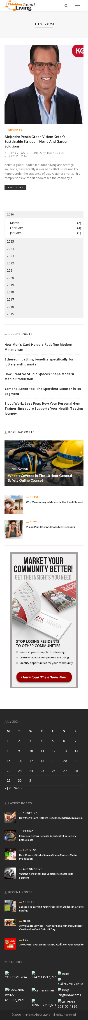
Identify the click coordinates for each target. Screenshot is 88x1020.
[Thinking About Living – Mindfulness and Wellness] (22, 5)
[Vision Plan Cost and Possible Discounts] (14, 529)
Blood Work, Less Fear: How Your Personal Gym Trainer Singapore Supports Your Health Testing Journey (44, 408)
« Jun (8, 788)
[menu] (77, 5)
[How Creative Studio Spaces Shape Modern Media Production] (10, 854)
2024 (10, 249)
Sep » (18, 788)
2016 (10, 307)
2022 (10, 263)
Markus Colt (56, 153)
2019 (10, 285)
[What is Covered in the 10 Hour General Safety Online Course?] (44, 463)
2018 (10, 292)
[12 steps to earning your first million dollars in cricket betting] (10, 906)
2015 (10, 314)
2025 (10, 241)
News (34, 521)
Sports (29, 901)
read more (15, 187)
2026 (10, 214)
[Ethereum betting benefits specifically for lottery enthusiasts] (10, 835)
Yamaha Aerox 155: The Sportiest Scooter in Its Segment (43, 391)
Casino (28, 831)
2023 (10, 256)
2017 (10, 299)
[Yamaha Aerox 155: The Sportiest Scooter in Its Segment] (10, 873)
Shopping (30, 813)
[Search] (66, 5)
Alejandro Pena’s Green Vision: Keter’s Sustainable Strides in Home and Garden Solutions (36, 141)
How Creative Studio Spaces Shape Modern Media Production (39, 376)
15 (8, 761)
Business (15, 130)
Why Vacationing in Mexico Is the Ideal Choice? (54, 501)
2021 (10, 270)
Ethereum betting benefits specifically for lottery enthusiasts (39, 361)
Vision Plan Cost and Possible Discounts (50, 526)
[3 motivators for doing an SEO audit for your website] (10, 943)
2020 (10, 278)
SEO (26, 939)
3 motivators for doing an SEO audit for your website (51, 944)
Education (20, 469)
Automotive (32, 869)
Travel (35, 496)
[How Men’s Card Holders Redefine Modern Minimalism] (10, 817)
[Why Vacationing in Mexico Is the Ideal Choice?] (14, 504)
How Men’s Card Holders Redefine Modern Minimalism (38, 347)
